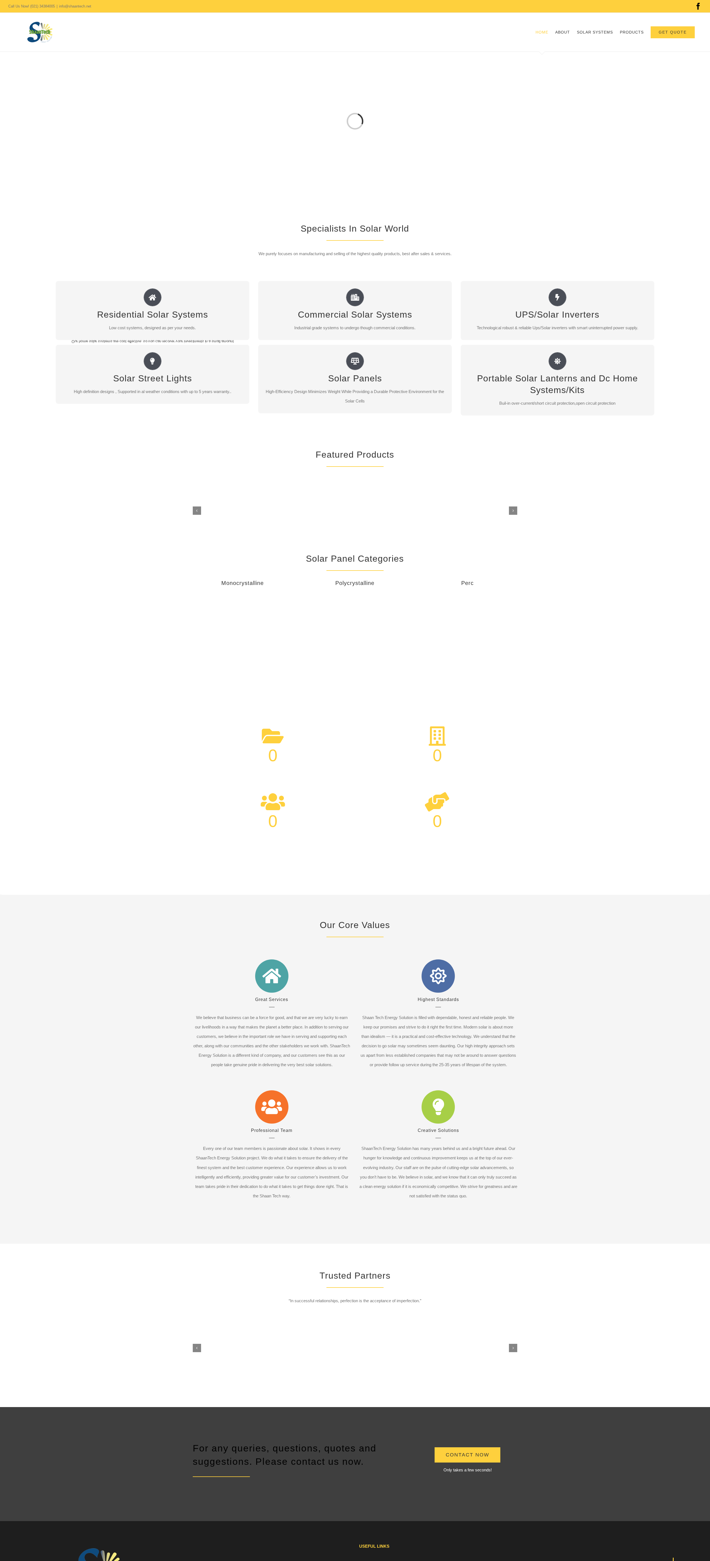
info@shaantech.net (75, 6)
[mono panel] (242, 594)
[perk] (467, 594)
